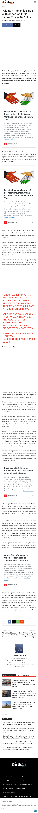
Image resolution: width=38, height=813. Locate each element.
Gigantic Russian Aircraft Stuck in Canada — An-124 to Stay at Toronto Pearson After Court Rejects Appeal (18, 737)
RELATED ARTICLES (8, 675)
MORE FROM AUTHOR (23, 675)
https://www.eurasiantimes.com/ (19, 658)
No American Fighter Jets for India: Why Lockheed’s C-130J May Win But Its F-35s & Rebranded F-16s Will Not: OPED (19, 730)
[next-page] (6, 713)
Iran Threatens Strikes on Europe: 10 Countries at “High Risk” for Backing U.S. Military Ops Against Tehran (19, 723)
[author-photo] (19, 653)
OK (35, 810)
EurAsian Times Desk (9, 20)
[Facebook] (9, 621)
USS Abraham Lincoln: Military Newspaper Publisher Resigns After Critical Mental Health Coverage (18, 748)
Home (3, 6)
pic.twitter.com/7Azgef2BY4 (18, 328)
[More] (23, 25)
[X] (14, 621)
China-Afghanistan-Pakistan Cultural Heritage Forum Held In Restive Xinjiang (27, 635)
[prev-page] (3, 713)
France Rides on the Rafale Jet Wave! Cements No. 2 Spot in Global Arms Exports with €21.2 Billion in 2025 (18, 743)
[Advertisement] (19, 48)
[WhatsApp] (18, 621)
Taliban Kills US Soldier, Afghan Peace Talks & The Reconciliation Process (10, 635)
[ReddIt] (22, 621)
